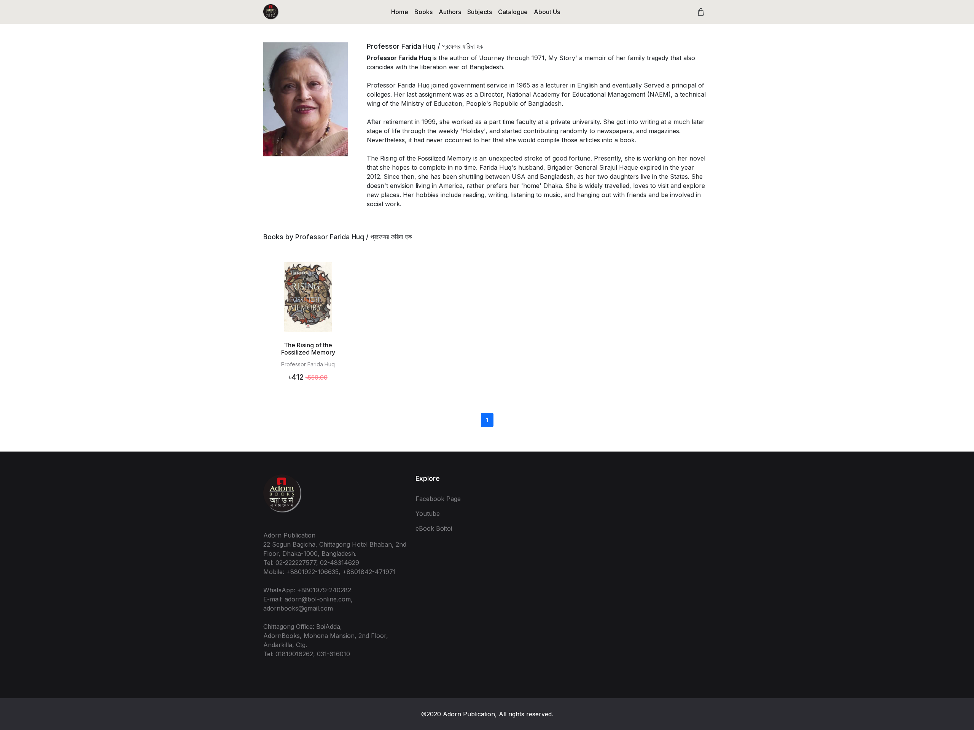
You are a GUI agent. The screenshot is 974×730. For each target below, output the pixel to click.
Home (399, 12)
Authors (450, 12)
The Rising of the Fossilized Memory (308, 348)
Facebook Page (438, 499)
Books (423, 12)
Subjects (479, 12)
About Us (547, 12)
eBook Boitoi (433, 528)
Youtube (427, 513)
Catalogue (513, 12)
